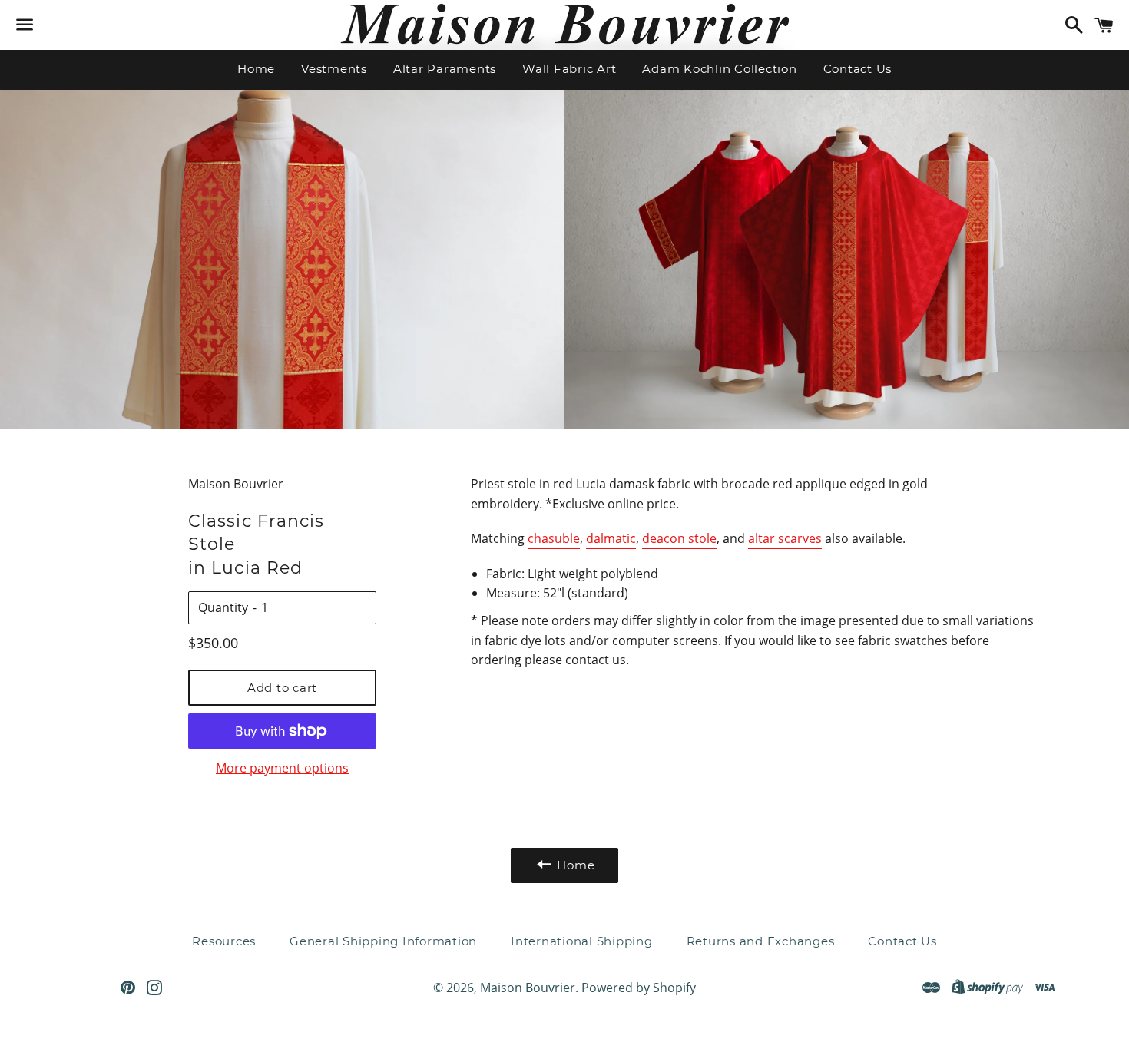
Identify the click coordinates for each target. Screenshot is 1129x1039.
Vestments (334, 68)
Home (256, 68)
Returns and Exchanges (761, 941)
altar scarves (785, 538)
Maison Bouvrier (527, 987)
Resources (224, 941)
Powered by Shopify (638, 987)
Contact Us (857, 68)
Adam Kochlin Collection (719, 68)
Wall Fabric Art (569, 68)
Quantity (223, 607)
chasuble (554, 538)
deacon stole (679, 538)
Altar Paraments (444, 68)
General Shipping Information (383, 941)
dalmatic (611, 538)
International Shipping (582, 941)
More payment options (282, 767)
